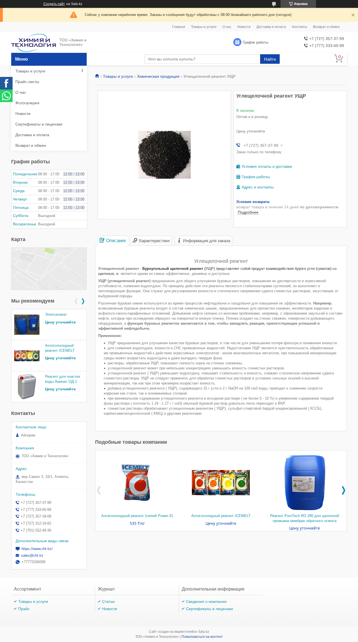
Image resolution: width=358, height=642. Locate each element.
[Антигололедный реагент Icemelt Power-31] (137, 483)
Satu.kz (203, 632)
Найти (270, 59)
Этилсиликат (56, 314)
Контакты (299, 27)
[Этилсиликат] (26, 324)
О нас (226, 27)
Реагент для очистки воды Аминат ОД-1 (62, 379)
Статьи (108, 601)
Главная (178, 27)
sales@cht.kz (32, 555)
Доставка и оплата (271, 27)
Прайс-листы (27, 81)
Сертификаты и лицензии (38, 124)
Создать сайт (54, 4)
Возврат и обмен (326, 27)
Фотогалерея (27, 103)
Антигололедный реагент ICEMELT (221, 516)
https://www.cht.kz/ (37, 549)
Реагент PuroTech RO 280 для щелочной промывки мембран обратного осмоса (304, 518)
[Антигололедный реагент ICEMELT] (221, 483)
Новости (244, 27)
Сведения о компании (206, 601)
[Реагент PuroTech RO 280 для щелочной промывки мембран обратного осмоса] (305, 483)
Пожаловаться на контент (202, 637)
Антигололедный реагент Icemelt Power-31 (137, 516)
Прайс (24, 608)
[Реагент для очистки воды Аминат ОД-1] (26, 386)
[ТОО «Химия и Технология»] (33, 42)
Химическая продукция (158, 76)
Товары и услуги (203, 27)
